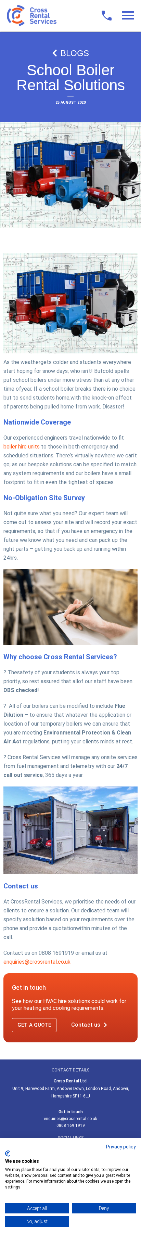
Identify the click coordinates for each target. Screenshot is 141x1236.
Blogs (75, 53)
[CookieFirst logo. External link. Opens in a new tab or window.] (7, 1153)
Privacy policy (121, 1146)
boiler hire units (21, 446)
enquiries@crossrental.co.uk (36, 962)
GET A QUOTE (34, 1025)
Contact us (86, 1025)
